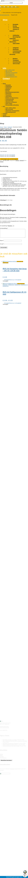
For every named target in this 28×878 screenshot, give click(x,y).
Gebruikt (10, 127)
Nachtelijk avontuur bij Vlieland (10, 743)
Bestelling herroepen (6, 760)
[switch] (25, 876)
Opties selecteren (21, 283)
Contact (2, 756)
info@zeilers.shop (4, 726)
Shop (5, 127)
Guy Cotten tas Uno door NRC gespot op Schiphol (15, 741)
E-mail (2, 244)
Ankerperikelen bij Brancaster (10, 744)
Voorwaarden (3, 757)
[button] (7, 154)
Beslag (17, 160)
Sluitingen (5, 284)
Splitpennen (11, 284)
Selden (1, 161)
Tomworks (21, 877)
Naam (2, 240)
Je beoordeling (4, 228)
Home (1, 127)
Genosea (12, 768)
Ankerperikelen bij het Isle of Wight (11, 745)
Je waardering (4, 225)
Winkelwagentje (5, 15)
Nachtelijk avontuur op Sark (9, 739)
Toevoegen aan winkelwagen (9, 159)
